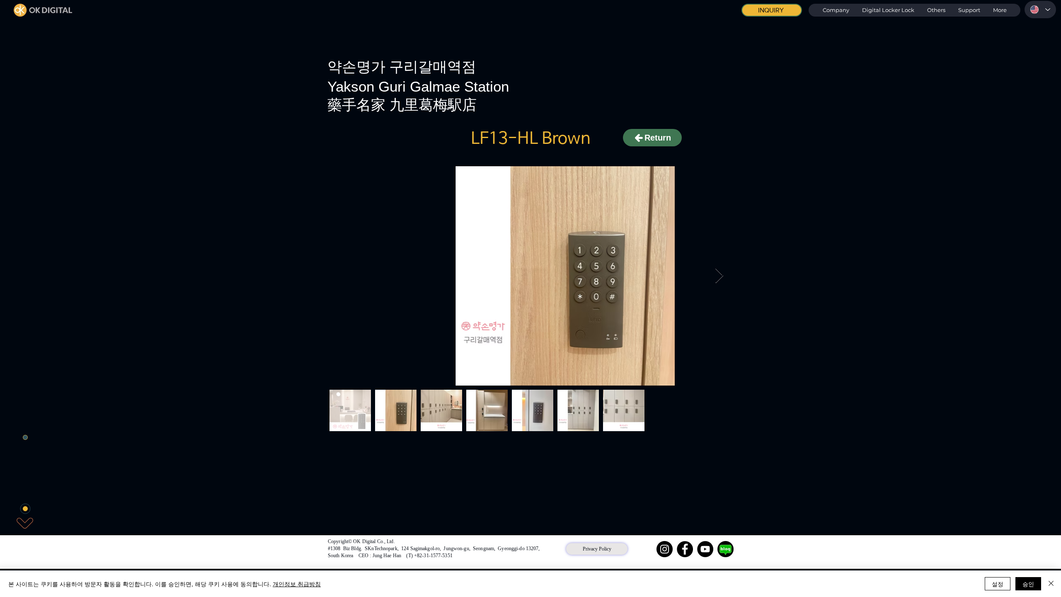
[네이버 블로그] (725, 549)
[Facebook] (685, 549)
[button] (888, 10)
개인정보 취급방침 (297, 584)
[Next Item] (719, 276)
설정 (997, 584)
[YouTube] (705, 549)
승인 (1028, 584)
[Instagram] (664, 549)
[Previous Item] (341, 276)
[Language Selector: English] (1040, 9)
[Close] (1051, 583)
